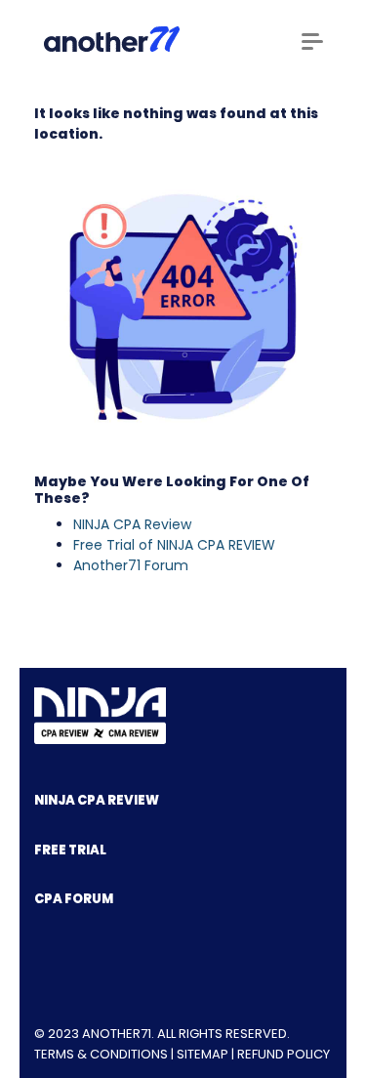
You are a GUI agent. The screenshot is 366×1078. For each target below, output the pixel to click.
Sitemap (202, 1054)
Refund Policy (283, 1054)
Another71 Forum (130, 565)
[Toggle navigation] (312, 42)
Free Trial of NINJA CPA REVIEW (174, 545)
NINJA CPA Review (132, 524)
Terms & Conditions (101, 1054)
